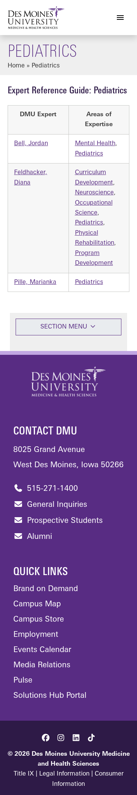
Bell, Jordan (31, 144)
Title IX (24, 774)
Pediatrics (89, 154)
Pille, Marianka (35, 282)
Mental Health (95, 144)
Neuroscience (94, 193)
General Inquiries (56, 505)
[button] (45, 738)
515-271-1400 (51, 489)
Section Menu (64, 327)
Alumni (38, 537)
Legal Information (64, 774)
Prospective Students (64, 521)
